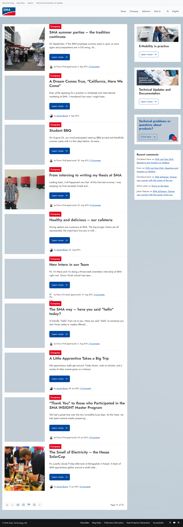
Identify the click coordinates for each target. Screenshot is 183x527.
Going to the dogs (160, 186)
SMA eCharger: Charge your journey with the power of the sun (157, 178)
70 (23, 504)
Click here (146, 136)
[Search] (167, 11)
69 (18, 504)
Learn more (57, 57)
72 (34, 504)
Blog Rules (21, 3)
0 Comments (94, 66)
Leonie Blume (62, 115)
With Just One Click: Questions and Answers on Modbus (155, 161)
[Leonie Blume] (51, 115)
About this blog (8, 3)
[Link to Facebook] (170, 522)
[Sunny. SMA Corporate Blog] (10, 11)
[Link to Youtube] (174, 522)
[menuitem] (8, 3)
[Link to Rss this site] (178, 522)
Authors (30, 3)
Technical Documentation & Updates (49, 3)
